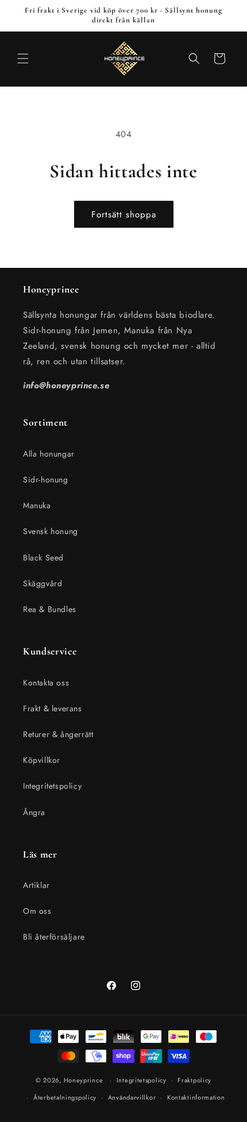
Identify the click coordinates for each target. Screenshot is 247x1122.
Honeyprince (83, 1080)
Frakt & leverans (52, 708)
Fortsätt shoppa (123, 214)
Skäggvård (42, 583)
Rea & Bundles (49, 609)
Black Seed (43, 557)
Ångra (34, 812)
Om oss (37, 911)
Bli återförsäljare (54, 936)
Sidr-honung (45, 479)
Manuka (37, 505)
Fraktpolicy (194, 1080)
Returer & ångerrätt (58, 734)
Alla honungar (49, 453)
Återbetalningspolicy (65, 1097)
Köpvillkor (41, 760)
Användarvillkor (132, 1097)
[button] (23, 58)
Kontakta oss (46, 682)
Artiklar (36, 885)
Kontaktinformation (196, 1097)
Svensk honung (50, 531)
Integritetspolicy (52, 786)
